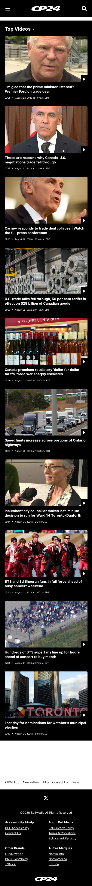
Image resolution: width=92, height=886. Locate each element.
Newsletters (31, 782)
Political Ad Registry (62, 838)
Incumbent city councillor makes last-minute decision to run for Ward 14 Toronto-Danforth (43, 513)
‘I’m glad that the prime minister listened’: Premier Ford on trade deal (39, 89)
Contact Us (60, 782)
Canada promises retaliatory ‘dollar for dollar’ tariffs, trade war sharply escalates (42, 371)
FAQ (46, 782)
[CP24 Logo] (46, 8)
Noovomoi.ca (58, 859)
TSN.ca (10, 864)
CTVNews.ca (14, 854)
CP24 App (12, 782)
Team (75, 782)
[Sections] (7, 8)
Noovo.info (56, 854)
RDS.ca (54, 864)
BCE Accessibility (17, 828)
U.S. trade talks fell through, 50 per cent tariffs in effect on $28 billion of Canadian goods (45, 301)
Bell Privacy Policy (61, 828)
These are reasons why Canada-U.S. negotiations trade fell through (35, 160)
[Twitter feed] (46, 797)
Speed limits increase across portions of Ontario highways (45, 442)
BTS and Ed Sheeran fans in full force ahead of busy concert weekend (43, 583)
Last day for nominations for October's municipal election (45, 725)
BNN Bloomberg (16, 859)
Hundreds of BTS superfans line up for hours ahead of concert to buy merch (42, 654)
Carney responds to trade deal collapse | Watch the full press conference (44, 230)
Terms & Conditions (62, 833)
